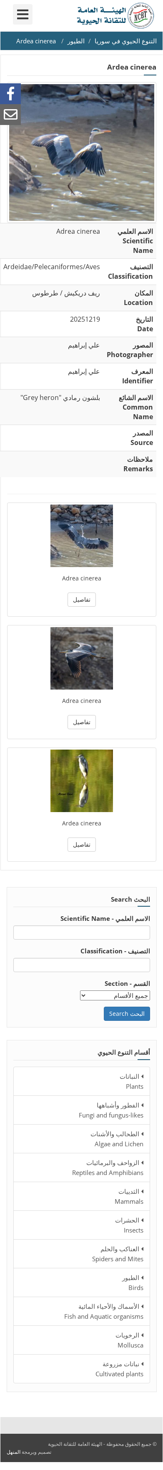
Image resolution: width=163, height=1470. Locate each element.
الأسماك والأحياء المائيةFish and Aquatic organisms (103, 1311)
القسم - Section (127, 983)
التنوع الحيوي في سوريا (126, 41)
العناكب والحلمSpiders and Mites (117, 1254)
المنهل (13, 1451)
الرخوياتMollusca (129, 1340)
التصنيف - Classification (115, 951)
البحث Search (127, 1014)
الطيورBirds (132, 1282)
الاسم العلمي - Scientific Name (105, 918)
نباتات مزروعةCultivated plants (119, 1369)
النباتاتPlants (131, 1081)
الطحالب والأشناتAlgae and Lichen (116, 1139)
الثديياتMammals (129, 1196)
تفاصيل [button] (81, 599)
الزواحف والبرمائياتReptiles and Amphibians (107, 1167)
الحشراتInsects (129, 1225)
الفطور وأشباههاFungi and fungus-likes (111, 1110)
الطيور (76, 41)
